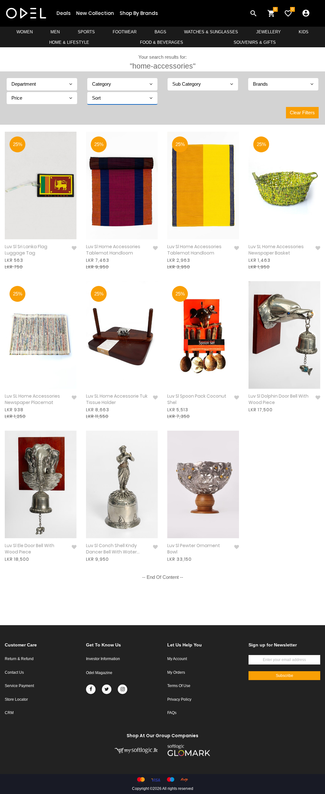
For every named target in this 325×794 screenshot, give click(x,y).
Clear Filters (302, 112)
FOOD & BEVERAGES (161, 42)
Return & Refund (19, 659)
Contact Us (14, 672)
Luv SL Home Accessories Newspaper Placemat (32, 399)
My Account (177, 659)
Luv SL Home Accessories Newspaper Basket (276, 250)
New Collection (95, 13)
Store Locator (16, 699)
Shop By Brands (139, 13)
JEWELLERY (268, 32)
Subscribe (284, 675)
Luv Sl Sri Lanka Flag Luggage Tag (26, 250)
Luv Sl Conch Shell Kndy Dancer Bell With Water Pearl (111, 549)
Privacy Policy (179, 699)
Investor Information (103, 659)
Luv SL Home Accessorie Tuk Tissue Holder (117, 399)
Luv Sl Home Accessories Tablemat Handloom (113, 250)
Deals (63, 13)
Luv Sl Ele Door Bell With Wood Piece (29, 549)
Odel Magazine (99, 673)
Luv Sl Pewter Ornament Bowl (193, 549)
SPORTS (86, 32)
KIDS (303, 32)
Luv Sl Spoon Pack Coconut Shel (196, 399)
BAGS (160, 32)
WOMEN (25, 32)
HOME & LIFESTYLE (69, 42)
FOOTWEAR (124, 32)
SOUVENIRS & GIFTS (255, 42)
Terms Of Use (178, 686)
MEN (55, 32)
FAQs (171, 713)
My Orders (176, 672)
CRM (9, 713)
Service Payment (19, 686)
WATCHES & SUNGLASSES (211, 32)
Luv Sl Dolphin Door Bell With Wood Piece (278, 399)
